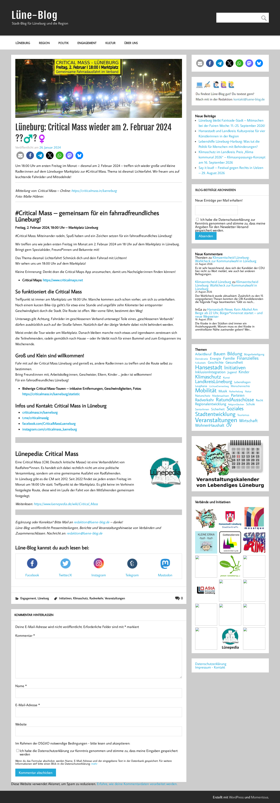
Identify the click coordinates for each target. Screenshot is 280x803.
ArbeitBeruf (203, 354)
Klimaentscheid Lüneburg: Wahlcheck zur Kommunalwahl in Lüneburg (225, 259)
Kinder (244, 372)
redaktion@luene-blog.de (91, 522)
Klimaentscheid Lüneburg (213, 281)
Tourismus (243, 415)
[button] (20, 155)
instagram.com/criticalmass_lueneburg (49, 429)
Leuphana (201, 385)
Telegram (132, 575)
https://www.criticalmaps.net (63, 280)
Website (21, 724)
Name (21, 686)
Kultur (110, 43)
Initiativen (65, 598)
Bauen (219, 354)
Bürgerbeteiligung (254, 354)
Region (44, 43)
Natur (248, 391)
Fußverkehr (200, 362)
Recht (259, 400)
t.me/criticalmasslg (35, 418)
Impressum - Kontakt (210, 667)
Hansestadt (208, 367)
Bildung (234, 353)
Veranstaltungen (115, 598)
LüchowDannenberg (219, 386)
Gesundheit (234, 362)
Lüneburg (23, 43)
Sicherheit (218, 409)
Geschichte (216, 362)
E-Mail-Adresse (27, 705)
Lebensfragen (242, 382)
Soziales (235, 408)
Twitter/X (65, 575)
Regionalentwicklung (210, 404)
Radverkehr (96, 598)
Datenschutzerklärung (210, 664)
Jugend (232, 372)
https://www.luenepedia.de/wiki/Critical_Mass (66, 504)
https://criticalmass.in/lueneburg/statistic (51, 394)
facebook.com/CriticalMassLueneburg (49, 423)
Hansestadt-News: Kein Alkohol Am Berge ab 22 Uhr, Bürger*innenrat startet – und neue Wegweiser (228, 312)
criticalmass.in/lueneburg (40, 412)
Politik (63, 43)
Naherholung (236, 391)
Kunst (226, 377)
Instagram (98, 575)
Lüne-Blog (34, 15)
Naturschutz (202, 395)
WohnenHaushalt (209, 425)
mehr (94, 763)
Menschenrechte (240, 386)
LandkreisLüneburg (213, 381)
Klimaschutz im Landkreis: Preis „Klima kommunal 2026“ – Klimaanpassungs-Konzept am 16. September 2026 (232, 157)
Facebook (32, 575)
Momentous (259, 797)
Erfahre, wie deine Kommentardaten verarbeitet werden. (137, 784)
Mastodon (165, 575)
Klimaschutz (80, 598)
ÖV (229, 425)
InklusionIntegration (210, 372)
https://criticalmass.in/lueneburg (94, 190)
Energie (215, 358)
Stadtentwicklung (215, 414)
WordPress (236, 797)
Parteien (238, 395)
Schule (250, 404)
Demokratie (201, 358)
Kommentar (25, 635)
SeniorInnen (202, 409)
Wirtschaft (248, 420)
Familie (229, 358)
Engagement (86, 43)
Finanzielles (248, 358)
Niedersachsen (220, 395)
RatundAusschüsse (235, 399)
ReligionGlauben (236, 404)
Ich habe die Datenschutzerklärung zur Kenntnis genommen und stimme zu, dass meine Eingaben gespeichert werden (99, 752)
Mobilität (206, 390)
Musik (223, 391)
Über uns (131, 43)
